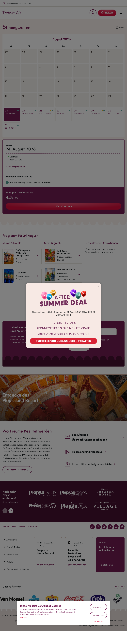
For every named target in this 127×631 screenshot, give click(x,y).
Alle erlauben (98, 607)
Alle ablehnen (98, 615)
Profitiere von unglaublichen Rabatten (63, 341)
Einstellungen (98, 621)
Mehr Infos (24, 617)
